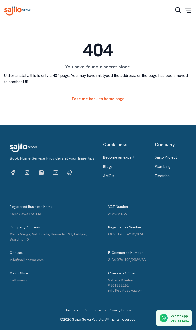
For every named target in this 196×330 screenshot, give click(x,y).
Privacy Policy (120, 310)
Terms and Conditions (83, 310)
